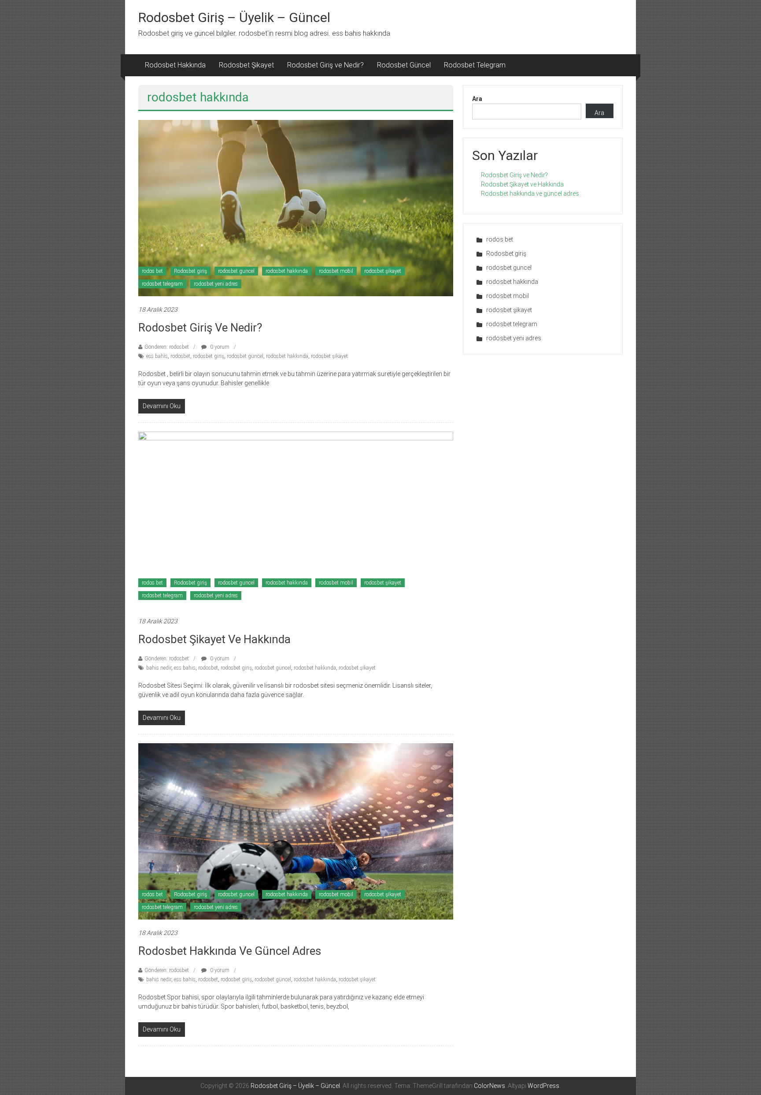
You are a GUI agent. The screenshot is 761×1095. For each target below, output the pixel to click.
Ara (477, 98)
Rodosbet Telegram (475, 65)
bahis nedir (158, 668)
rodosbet (180, 356)
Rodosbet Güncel (404, 65)
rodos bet (152, 271)
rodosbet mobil (336, 271)
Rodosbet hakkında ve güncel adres (229, 950)
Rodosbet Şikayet (246, 65)
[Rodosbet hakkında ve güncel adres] (295, 830)
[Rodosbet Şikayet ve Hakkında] (295, 519)
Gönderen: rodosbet (166, 347)
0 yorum (219, 347)
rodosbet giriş (208, 356)
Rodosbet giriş (190, 271)
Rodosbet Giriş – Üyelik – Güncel (234, 17)
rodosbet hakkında (287, 271)
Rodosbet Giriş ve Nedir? (325, 65)
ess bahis (157, 356)
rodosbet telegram (162, 284)
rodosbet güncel (245, 356)
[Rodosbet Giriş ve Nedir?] (295, 207)
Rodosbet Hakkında (175, 65)
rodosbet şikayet (382, 271)
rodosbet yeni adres (216, 284)
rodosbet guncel (236, 271)
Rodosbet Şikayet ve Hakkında (214, 639)
